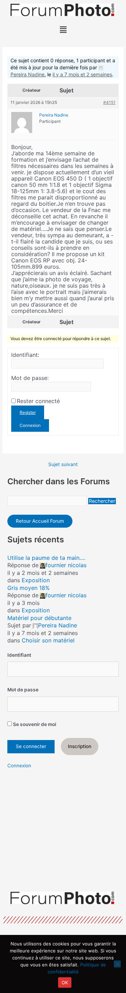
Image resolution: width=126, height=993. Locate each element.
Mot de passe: (30, 378)
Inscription (79, 746)
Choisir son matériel (48, 640)
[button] (63, 29)
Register (28, 412)
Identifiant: (25, 355)
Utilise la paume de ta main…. (46, 557)
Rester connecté (38, 401)
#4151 (109, 102)
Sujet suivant (63, 464)
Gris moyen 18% (28, 587)
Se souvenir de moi (34, 724)
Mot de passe (22, 689)
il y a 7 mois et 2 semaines (82, 74)
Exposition (36, 580)
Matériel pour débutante (39, 617)
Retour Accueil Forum (40, 521)
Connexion (30, 425)
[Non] (117, 963)
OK (65, 982)
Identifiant (19, 655)
